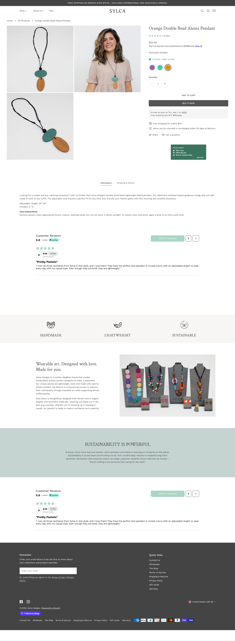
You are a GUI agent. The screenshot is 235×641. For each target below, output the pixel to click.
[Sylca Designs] (117, 10)
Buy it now (188, 103)
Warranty (153, 589)
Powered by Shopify (50, 608)
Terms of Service (157, 572)
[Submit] (73, 571)
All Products (24, 20)
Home (10, 20)
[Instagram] (28, 601)
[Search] (202, 11)
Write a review (168, 238)
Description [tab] (106, 183)
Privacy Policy (156, 580)
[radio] (152, 67)
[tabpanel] (117, 205)
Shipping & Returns (158, 576)
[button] (214, 11)
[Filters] (188, 238)
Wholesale (154, 564)
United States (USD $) (202, 602)
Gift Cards (154, 585)
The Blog (153, 568)
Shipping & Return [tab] (126, 183)
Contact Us (154, 560)
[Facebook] (21, 601)
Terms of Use (58, 577)
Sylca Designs (34, 608)
